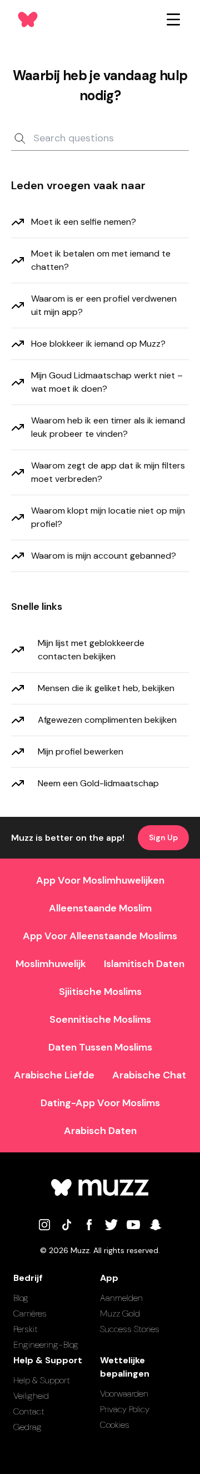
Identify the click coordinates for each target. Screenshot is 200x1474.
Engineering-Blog (45, 1344)
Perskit (25, 1329)
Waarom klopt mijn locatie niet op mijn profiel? (108, 517)
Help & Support (41, 1380)
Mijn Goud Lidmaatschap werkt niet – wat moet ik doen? (107, 382)
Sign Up (163, 837)
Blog (20, 1298)
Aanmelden (121, 1298)
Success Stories (129, 1329)
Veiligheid (31, 1396)
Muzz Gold (120, 1313)
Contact (28, 1411)
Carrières (30, 1313)
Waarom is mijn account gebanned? (103, 555)
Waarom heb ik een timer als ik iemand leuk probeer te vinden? (108, 427)
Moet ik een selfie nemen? (83, 222)
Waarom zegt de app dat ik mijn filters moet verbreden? (108, 472)
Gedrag (27, 1427)
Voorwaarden (124, 1393)
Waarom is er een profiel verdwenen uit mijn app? (104, 305)
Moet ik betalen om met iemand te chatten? (101, 260)
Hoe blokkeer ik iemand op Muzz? (98, 343)
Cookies (114, 1425)
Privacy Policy (124, 1409)
